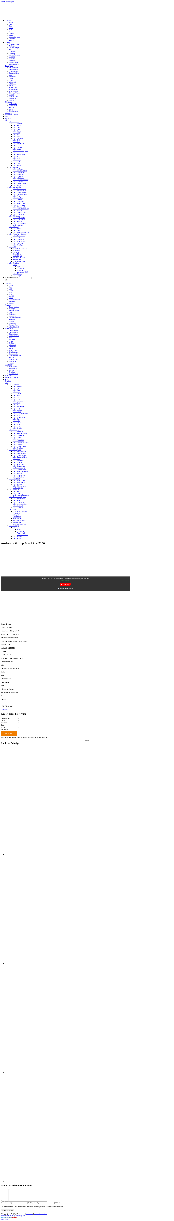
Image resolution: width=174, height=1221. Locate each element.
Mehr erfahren (65, 580)
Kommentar (4, 1201)
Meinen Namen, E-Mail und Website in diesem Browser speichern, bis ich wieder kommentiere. (33, 1207)
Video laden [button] (66, 584)
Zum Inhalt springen (7, 2)
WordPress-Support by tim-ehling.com (13, 1215)
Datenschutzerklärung (41, 1214)
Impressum (29, 1214)
